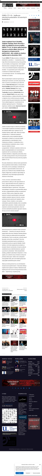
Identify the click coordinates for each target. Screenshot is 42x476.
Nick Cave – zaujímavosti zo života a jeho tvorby (5, 325)
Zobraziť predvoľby (36, 473)
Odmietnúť (28, 473)
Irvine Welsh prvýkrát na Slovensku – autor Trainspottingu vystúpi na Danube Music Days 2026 (22, 314)
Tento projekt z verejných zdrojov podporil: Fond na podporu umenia (9, 424)
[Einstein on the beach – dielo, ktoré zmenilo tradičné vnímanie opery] (14, 331)
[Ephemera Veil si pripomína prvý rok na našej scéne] (4, 372)
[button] (39, 464)
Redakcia (30, 100)
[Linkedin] (35, 2)
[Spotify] (39, 15)
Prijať (19, 473)
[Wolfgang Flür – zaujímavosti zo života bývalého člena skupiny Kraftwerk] (23, 321)
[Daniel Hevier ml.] (2, 22)
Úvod (3, 13)
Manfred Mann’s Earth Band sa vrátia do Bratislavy (5, 347)
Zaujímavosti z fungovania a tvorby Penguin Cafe (14, 325)
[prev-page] (2, 354)
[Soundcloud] (36, 2)
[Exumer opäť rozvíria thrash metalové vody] (4, 368)
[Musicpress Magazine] (8, 5)
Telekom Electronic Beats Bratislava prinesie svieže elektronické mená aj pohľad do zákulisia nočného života (23, 337)
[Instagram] (33, 2)
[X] (38, 2)
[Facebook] (32, 2)
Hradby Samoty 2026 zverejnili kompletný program (33, 98)
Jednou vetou (32, 95)
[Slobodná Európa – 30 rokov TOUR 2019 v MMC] (17, 362)
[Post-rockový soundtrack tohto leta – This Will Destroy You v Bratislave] (14, 298)
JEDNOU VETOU (7, 359)
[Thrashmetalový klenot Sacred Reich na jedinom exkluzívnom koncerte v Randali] (6, 309)
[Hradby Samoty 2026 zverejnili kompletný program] (34, 94)
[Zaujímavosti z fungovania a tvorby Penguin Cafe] (14, 321)
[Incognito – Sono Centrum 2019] (17, 366)
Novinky (5, 13)
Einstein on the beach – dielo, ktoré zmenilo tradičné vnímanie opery (14, 336)
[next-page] (4, 354)
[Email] (17, 25)
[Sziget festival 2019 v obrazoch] (17, 370)
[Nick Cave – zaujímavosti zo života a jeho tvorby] (6, 321)
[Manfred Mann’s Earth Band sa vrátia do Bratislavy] (6, 343)
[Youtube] (39, 2)
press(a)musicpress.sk (9, 404)
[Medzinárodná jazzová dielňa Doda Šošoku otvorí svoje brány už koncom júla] (23, 298)
